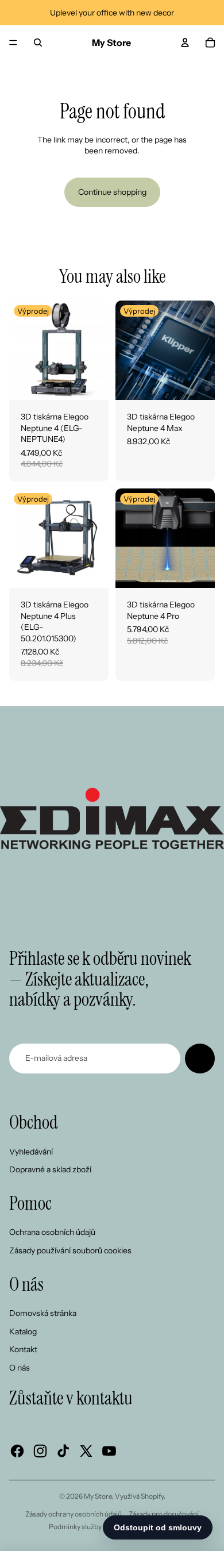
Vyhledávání (31, 1151)
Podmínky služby (75, 1526)
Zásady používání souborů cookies (70, 1250)
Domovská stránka (42, 1313)
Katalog (23, 1331)
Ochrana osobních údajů (52, 1232)
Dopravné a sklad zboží (50, 1169)
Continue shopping (112, 192)
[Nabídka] (13, 42)
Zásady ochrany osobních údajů (73, 1514)
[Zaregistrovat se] (200, 1058)
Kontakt (23, 1349)
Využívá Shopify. (140, 1496)
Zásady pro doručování (164, 1514)
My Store (98, 1496)
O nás (19, 1368)
